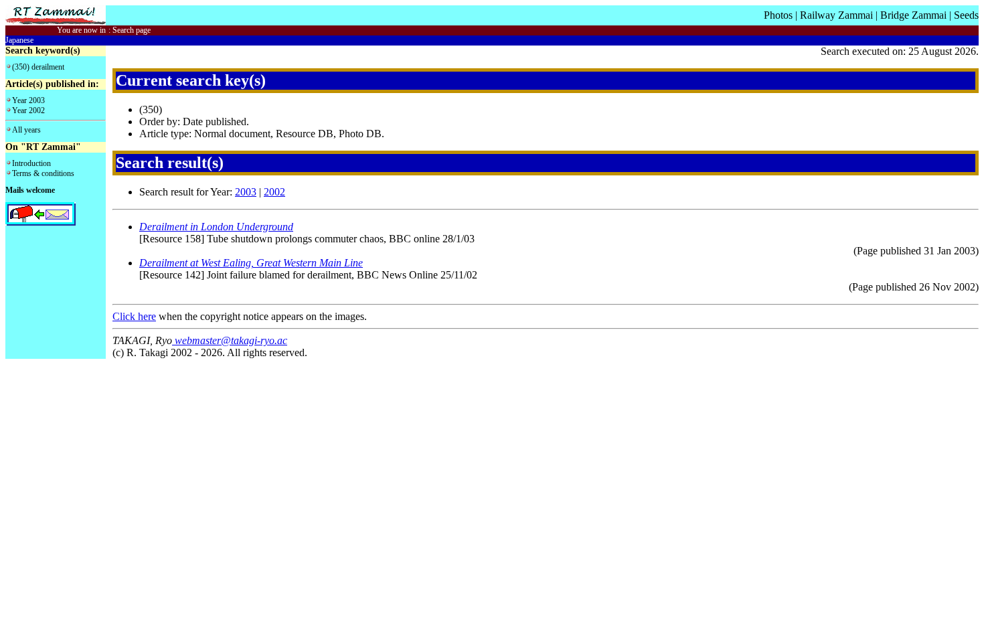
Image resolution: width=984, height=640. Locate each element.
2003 (245, 191)
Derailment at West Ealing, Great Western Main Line (251, 262)
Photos (778, 15)
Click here (134, 316)
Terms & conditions (43, 173)
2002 (274, 191)
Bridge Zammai (913, 15)
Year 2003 (28, 100)
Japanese (19, 40)
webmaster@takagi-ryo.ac (229, 340)
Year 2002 (28, 110)
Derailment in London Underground (216, 226)
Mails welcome (30, 190)
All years (26, 130)
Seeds (966, 15)
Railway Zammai (836, 15)
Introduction (31, 163)
